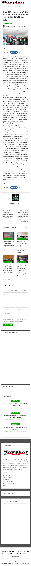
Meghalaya (12, 551)
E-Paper (16, 556)
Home (5, 551)
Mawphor (4, 563)
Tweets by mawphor (8, 493)
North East (19, 551)
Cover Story (5, 554)
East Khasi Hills (15, 400)
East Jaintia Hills (7, 23)
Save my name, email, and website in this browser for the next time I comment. (14, 320)
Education (13, 554)
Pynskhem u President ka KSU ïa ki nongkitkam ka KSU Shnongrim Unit (8, 216)
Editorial (26, 554)
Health (19, 554)
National (26, 551)
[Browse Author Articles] (15, 197)
